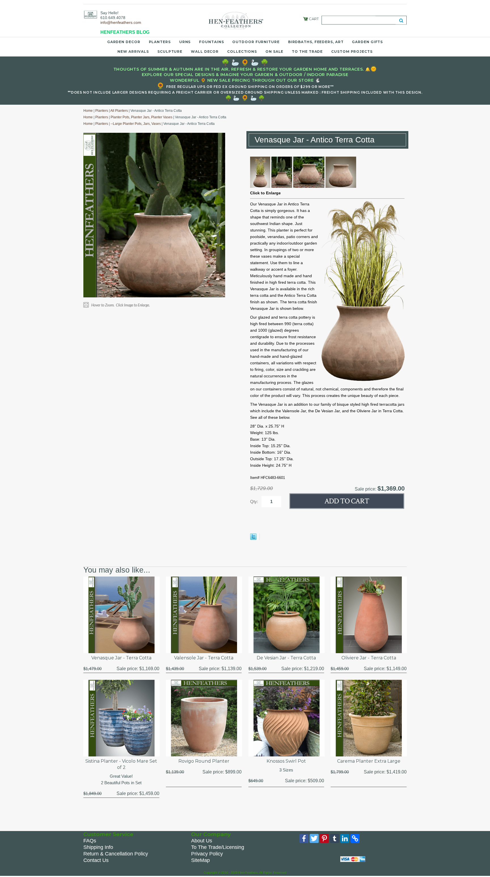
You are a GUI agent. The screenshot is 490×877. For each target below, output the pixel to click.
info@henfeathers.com (120, 22)
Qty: (254, 501)
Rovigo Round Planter (203, 761)
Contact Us (96, 860)
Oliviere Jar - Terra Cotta (368, 658)
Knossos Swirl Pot (286, 761)
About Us (201, 841)
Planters (160, 42)
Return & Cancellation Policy (115, 854)
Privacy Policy (207, 854)
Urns (185, 42)
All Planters (119, 111)
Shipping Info (98, 847)
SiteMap (200, 860)
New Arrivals (133, 51)
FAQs (89, 841)
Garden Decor (123, 42)
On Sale (274, 51)
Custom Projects (352, 51)
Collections (242, 51)
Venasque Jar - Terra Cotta (121, 658)
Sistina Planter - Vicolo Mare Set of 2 (121, 764)
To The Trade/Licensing (217, 847)
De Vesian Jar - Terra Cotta (286, 658)
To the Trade (307, 51)
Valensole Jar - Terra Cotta (203, 658)
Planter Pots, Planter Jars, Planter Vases (141, 117)
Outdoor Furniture (255, 42)
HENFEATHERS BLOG (124, 32)
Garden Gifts (367, 42)
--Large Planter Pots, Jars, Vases (136, 124)
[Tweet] (253, 539)
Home (88, 111)
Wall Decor (205, 51)
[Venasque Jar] (260, 186)
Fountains (211, 42)
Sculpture (169, 51)
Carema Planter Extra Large (368, 761)
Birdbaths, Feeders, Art (316, 42)
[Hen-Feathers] (90, 14)
